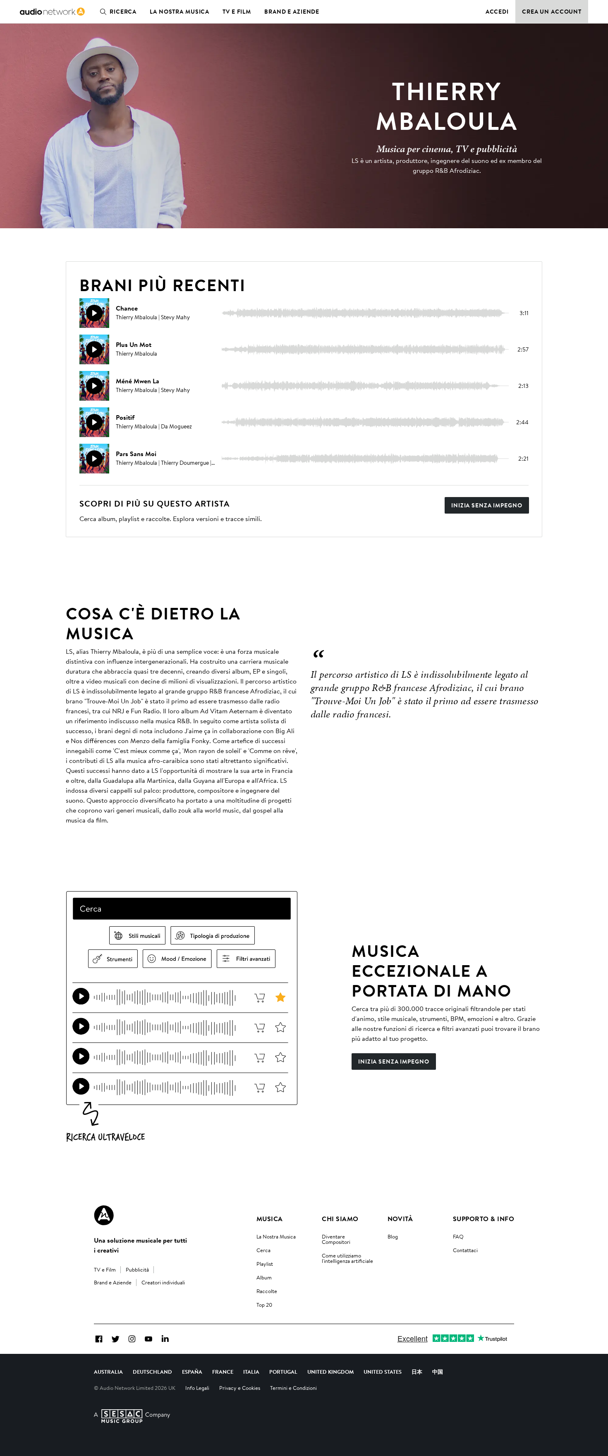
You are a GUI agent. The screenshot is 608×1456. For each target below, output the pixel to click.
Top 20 (264, 1304)
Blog (393, 1236)
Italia (251, 1371)
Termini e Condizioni (293, 1387)
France (222, 1371)
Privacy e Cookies (239, 1387)
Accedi (497, 11)
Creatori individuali (163, 1282)
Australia (108, 1371)
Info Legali (197, 1387)
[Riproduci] (94, 313)
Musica (269, 1218)
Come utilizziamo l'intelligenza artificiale (347, 1258)
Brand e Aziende (291, 11)
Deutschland (152, 1371)
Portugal (283, 1371)
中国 (437, 1371)
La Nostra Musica (276, 1236)
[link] (52, 11)
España (192, 1371)
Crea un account (552, 11)
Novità (400, 1218)
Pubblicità (137, 1269)
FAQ (458, 1236)
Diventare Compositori (336, 1239)
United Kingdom (330, 1371)
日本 (417, 1371)
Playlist (264, 1263)
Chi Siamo (340, 1218)
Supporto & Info (483, 1218)
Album (264, 1277)
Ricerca (123, 11)
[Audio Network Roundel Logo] (104, 1215)
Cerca (263, 1250)
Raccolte (266, 1291)
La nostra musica (179, 11)
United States (383, 1371)
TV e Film (237, 11)
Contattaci (465, 1250)
